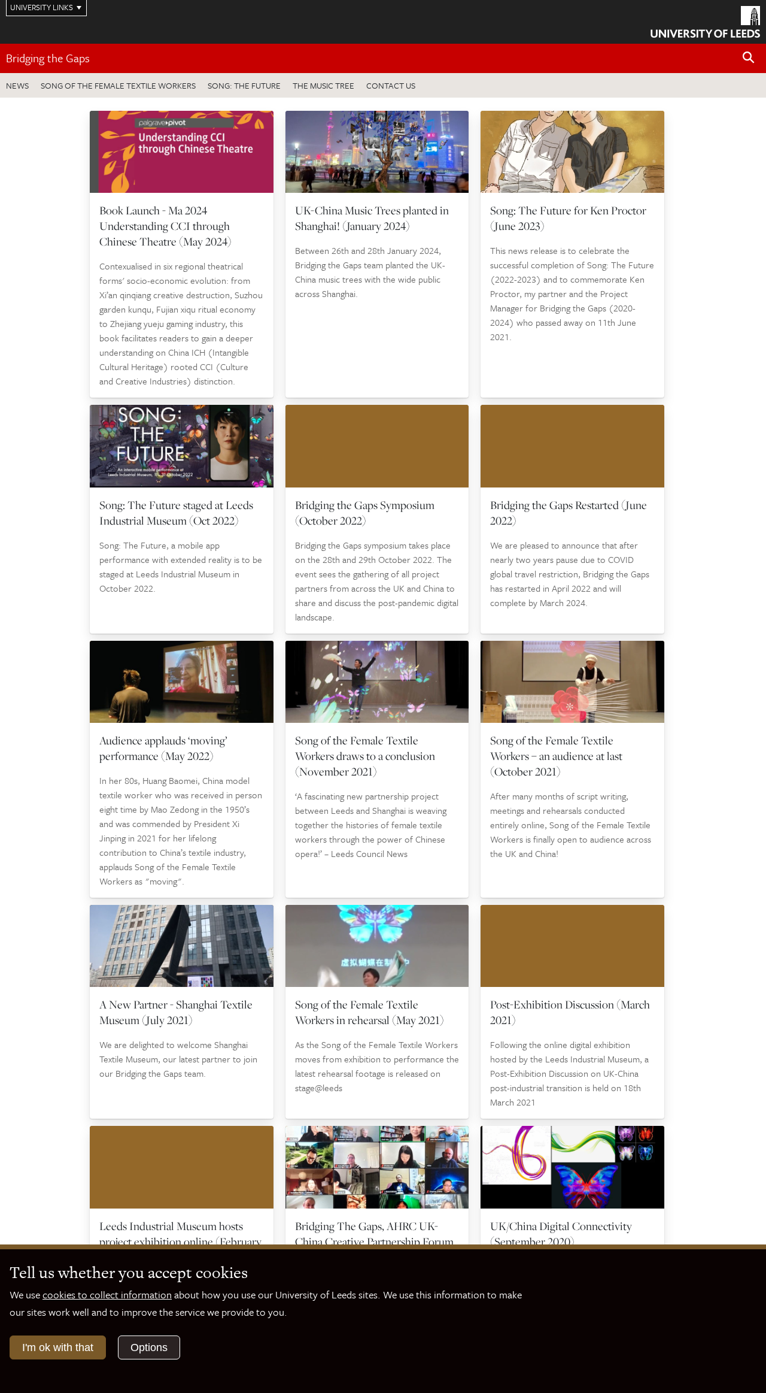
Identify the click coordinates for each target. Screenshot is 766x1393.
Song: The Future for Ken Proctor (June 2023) (568, 218)
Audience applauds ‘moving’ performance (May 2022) (163, 748)
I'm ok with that (57, 1347)
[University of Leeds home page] (705, 20)
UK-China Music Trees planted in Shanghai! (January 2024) (372, 218)
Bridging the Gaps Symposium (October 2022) (364, 512)
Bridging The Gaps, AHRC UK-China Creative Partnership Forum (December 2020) (374, 1241)
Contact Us (390, 85)
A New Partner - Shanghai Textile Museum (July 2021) (176, 1012)
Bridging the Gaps (48, 58)
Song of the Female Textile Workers (118, 85)
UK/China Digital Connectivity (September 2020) (561, 1233)
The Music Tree (323, 85)
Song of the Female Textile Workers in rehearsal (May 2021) (369, 1012)
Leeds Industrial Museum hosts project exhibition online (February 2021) (180, 1241)
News (17, 85)
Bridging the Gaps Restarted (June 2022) (568, 512)
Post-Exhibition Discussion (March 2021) (570, 1012)
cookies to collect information (107, 1294)
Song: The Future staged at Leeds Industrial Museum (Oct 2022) (176, 512)
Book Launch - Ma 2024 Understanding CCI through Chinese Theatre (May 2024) (165, 225)
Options (149, 1347)
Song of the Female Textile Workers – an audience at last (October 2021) (556, 755)
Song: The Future (244, 85)
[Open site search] (748, 58)
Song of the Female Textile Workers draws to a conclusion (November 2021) (365, 755)
